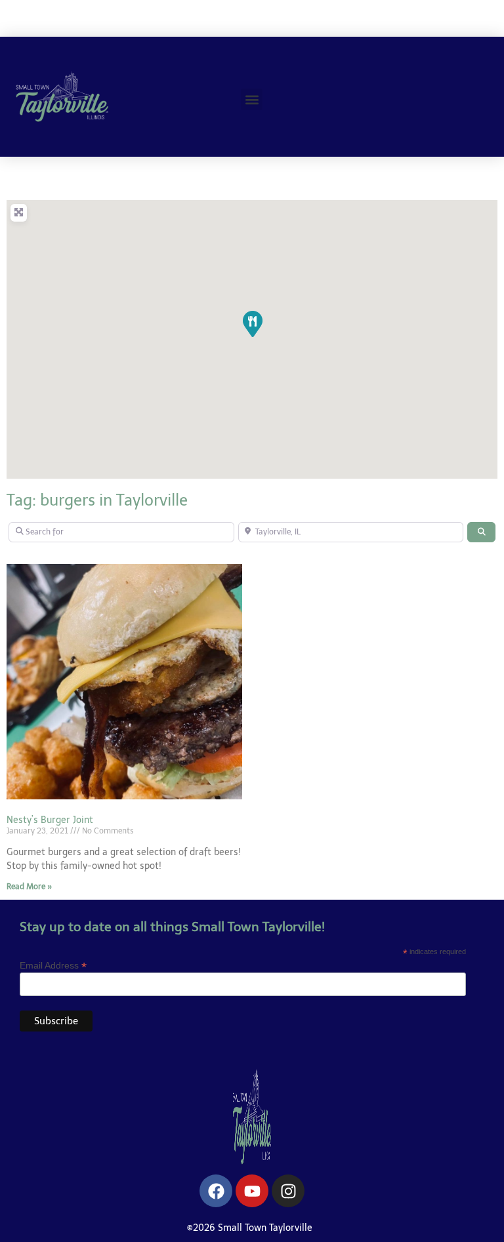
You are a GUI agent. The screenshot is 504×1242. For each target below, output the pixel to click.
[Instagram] (288, 1190)
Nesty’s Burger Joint (50, 820)
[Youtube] (252, 1190)
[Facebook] (216, 1190)
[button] (251, 99)
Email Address (53, 965)
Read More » (29, 886)
